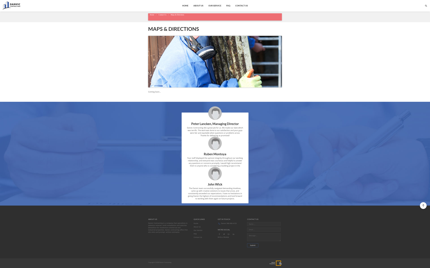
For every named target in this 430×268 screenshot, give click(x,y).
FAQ (228, 5)
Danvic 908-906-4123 (229, 223)
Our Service (214, 5)
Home (185, 5)
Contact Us (241, 5)
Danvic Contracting (165, 262)
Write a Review (223, 237)
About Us (198, 5)
